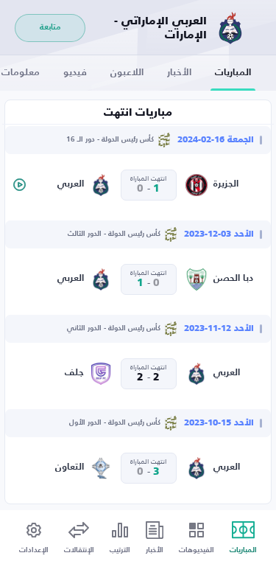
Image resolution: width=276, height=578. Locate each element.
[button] (19, 185)
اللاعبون (127, 72)
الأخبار (179, 72)
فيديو (75, 72)
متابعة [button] (50, 28)
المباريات (233, 72)
